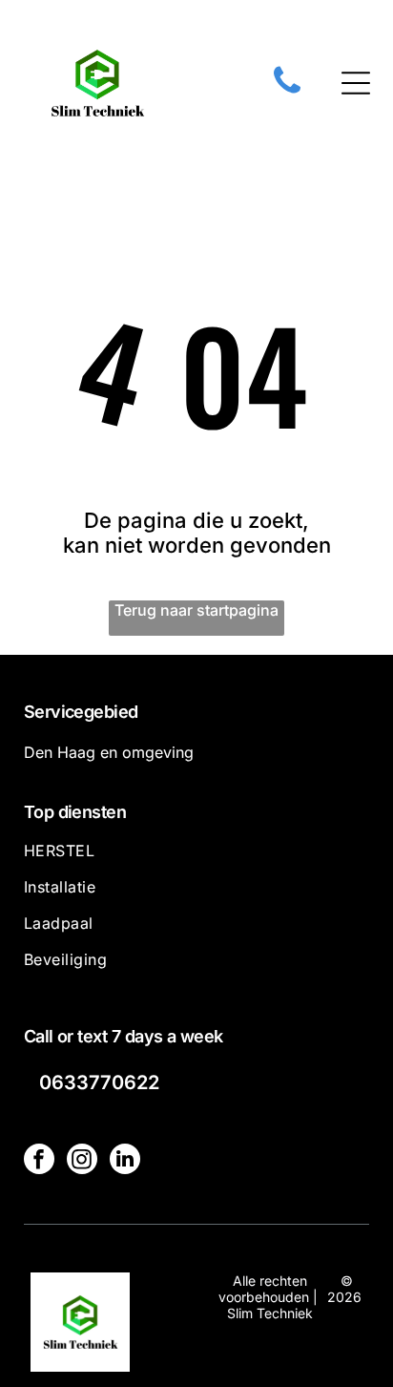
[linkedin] (125, 1161)
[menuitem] (197, 859)
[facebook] (39, 1161)
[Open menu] (355, 83)
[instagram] (82, 1161)
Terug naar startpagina (196, 610)
